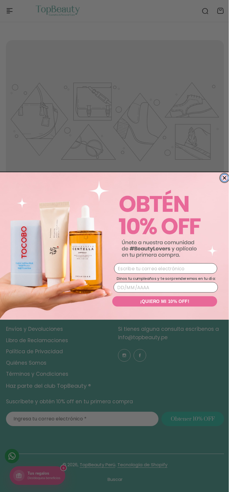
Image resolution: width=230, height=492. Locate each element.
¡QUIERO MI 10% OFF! (162, 301)
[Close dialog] (222, 178)
